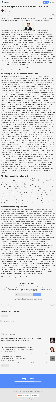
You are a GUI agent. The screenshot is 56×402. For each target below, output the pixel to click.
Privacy (27, 391)
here (11, 83)
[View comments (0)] (6, 14)
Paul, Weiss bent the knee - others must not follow (13, 358)
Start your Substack (24, 395)
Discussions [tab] (12, 334)
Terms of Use (35, 298)
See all (4, 366)
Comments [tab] (4, 316)
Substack (21, 399)
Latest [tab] (6, 334)
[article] (28, 341)
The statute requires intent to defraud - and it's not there (15, 340)
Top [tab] (3, 334)
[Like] (2, 14)
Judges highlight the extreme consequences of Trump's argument (17, 349)
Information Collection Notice (27, 299)
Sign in (52, 2)
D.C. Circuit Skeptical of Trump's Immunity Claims (16, 347)
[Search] (53, 334)
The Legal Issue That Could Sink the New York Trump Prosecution (21, 338)
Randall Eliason (8, 9)
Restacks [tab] (11, 316)
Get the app (35, 395)
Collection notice (38, 391)
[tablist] (7, 316)
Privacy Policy (39, 299)
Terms (31, 391)
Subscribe (46, 2)
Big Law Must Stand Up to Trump (11, 356)
